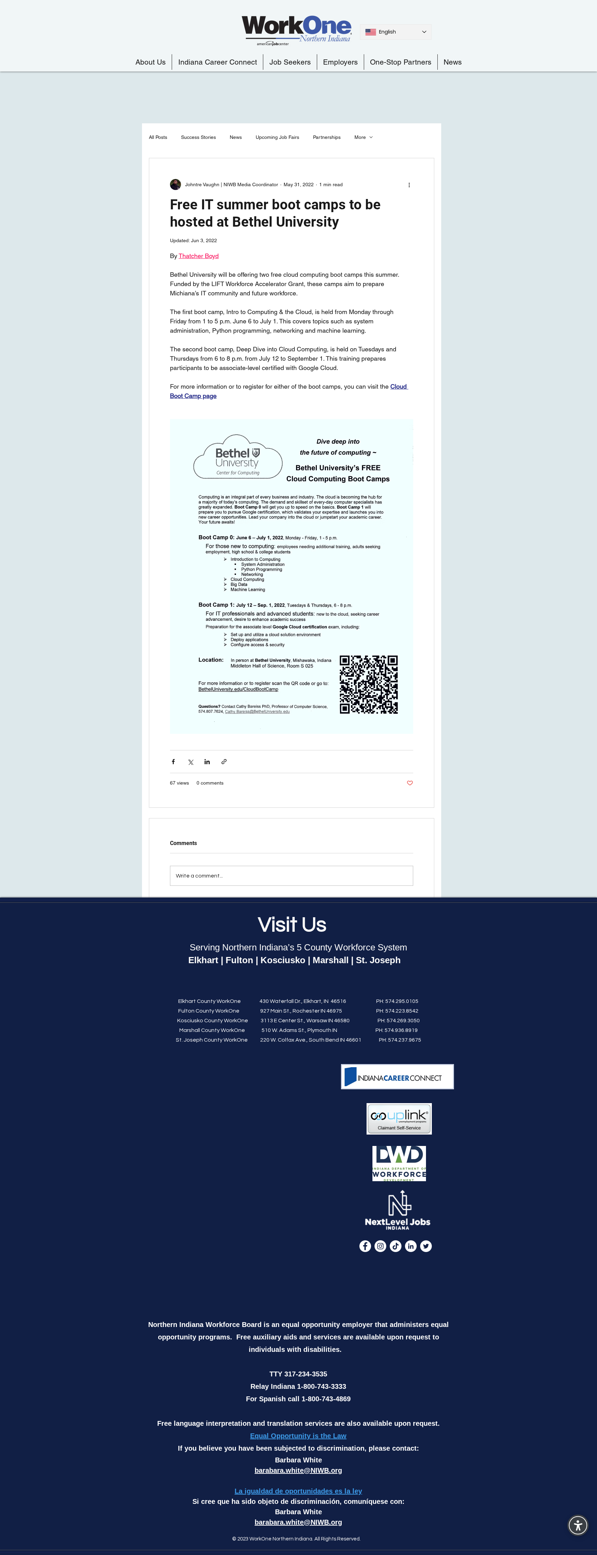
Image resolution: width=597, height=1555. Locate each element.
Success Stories (198, 137)
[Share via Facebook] (173, 761)
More (360, 137)
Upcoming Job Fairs (277, 137)
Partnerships (327, 137)
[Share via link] (224, 761)
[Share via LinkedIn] (207, 761)
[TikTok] (395, 1246)
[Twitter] (426, 1246)
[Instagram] (380, 1246)
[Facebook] (365, 1246)
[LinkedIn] (411, 1246)
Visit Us (292, 925)
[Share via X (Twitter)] (190, 761)
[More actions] (409, 184)
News (236, 137)
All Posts (158, 137)
